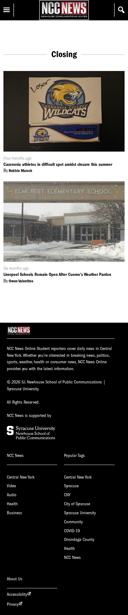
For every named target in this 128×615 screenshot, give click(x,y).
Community (73, 521)
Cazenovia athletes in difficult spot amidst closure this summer (57, 164)
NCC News (72, 557)
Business (14, 512)
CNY (67, 495)
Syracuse (71, 486)
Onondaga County (79, 539)
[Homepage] (64, 17)
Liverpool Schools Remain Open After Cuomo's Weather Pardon (57, 274)
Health (12, 504)
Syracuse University (80, 512)
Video (11, 486)
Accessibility (17, 594)
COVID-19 (72, 530)
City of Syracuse (77, 504)
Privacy (12, 604)
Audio (11, 495)
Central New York (20, 477)
